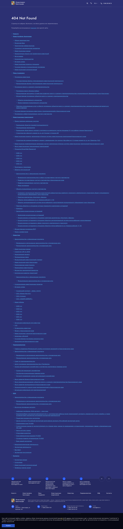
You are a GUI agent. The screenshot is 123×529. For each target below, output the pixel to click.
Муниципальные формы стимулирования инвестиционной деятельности (39, 83)
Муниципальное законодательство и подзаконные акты (34, 246)
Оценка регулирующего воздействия (28, 370)
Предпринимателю (19, 345)
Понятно (8, 525)
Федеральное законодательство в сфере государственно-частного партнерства (43, 177)
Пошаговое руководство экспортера (28, 418)
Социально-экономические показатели (27, 48)
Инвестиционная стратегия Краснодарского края (30, 333)
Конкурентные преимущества (24, 59)
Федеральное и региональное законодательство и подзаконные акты (38, 243)
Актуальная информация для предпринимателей (30, 390)
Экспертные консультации (23, 452)
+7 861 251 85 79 (107, 3)
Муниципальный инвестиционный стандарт (28, 260)
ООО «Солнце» (21, 296)
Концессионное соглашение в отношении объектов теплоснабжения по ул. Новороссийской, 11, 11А (50, 226)
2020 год (19, 319)
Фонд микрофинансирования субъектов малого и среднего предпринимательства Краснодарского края (48, 382)
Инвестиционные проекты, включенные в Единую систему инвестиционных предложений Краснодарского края (50, 136)
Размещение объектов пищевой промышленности (32, 125)
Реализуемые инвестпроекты (24, 268)
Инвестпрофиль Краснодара (22, 36)
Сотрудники (18, 462)
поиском (33, 28)
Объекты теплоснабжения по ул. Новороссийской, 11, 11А (36, 200)
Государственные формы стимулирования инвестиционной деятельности (39, 81)
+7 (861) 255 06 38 (72, 507)
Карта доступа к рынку (23, 430)
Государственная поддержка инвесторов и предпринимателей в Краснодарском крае (42, 111)
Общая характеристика (22, 40)
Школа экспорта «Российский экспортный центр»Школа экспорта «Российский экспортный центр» (48, 421)
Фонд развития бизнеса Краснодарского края (29, 379)
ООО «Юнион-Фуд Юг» (23, 293)
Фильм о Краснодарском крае (24, 331)
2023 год (19, 161)
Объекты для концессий (22, 170)
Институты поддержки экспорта (25, 407)
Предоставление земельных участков (27, 121)
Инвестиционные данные (23, 51)
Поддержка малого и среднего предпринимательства (32, 87)
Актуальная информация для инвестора (27, 323)
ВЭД (14, 393)
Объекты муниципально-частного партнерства (31, 189)
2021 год (19, 317)
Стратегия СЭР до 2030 (22, 252)
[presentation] (102, 479)
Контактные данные (21, 460)
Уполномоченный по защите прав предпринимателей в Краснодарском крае (39, 387)
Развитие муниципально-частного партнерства (33, 183)
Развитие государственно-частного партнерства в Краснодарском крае (41, 180)
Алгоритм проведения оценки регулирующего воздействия (35, 376)
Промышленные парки (22, 257)
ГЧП (16, 325)
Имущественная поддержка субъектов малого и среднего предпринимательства (42, 96)
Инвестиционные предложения (23, 117)
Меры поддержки (19, 73)
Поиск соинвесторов (21, 232)
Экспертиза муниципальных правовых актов (30, 373)
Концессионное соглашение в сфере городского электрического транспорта (42, 223)
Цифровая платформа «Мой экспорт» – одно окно (32, 411)
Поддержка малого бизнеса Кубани (27, 91)
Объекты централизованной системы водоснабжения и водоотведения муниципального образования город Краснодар (56, 202)
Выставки (18, 450)
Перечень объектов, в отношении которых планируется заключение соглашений (42, 206)
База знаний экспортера (24, 441)
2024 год (19, 158)
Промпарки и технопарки (23, 167)
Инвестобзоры (19, 302)
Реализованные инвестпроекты (25, 265)
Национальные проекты (22, 254)
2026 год (19, 153)
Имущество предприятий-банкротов (26, 270)
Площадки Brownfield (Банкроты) (25, 149)
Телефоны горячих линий (23, 468)
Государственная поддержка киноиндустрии (29, 339)
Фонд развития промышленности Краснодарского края (32, 384)
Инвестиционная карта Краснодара (26, 262)
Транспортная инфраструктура (24, 46)
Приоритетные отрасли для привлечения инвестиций (32, 54)
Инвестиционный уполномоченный (26, 69)
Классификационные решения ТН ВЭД (28, 436)
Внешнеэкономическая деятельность (26, 444)
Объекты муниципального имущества (30, 100)
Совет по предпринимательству (25, 361)
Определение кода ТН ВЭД (24, 423)
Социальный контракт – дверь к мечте (28, 291)
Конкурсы (19, 208)
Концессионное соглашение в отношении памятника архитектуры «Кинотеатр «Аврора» (46, 218)
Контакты (16, 456)
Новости (16, 34)
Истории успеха (20, 61)
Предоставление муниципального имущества (32, 103)
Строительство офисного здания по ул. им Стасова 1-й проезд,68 (37, 133)
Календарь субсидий (21, 336)
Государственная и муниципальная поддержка (30, 67)
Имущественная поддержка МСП (25, 229)
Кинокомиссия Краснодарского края (26, 341)
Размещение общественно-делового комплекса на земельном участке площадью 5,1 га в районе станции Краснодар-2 (54, 130)
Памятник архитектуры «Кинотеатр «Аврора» (32, 197)
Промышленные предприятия (25, 128)
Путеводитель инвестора (23, 328)
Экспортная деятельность (23, 447)
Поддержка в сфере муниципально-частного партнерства (33, 114)
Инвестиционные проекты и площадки (27, 64)
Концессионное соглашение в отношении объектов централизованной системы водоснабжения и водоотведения (54, 220)
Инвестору (16, 235)
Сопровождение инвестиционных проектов (28, 284)
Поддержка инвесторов (22, 77)
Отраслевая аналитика (23, 433)
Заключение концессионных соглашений (29, 211)
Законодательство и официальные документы (30, 173)
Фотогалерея (19, 56)
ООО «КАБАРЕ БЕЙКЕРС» (24, 299)
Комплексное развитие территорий (26, 273)
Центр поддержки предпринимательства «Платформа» (32, 364)
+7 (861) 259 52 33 (72, 509)
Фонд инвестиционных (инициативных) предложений (32, 146)
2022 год (19, 163)
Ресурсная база (20, 43)
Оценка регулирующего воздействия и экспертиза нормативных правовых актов (41, 367)
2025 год (19, 155)
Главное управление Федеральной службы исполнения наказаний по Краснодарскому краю (44, 349)
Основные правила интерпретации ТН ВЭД (30, 438)
